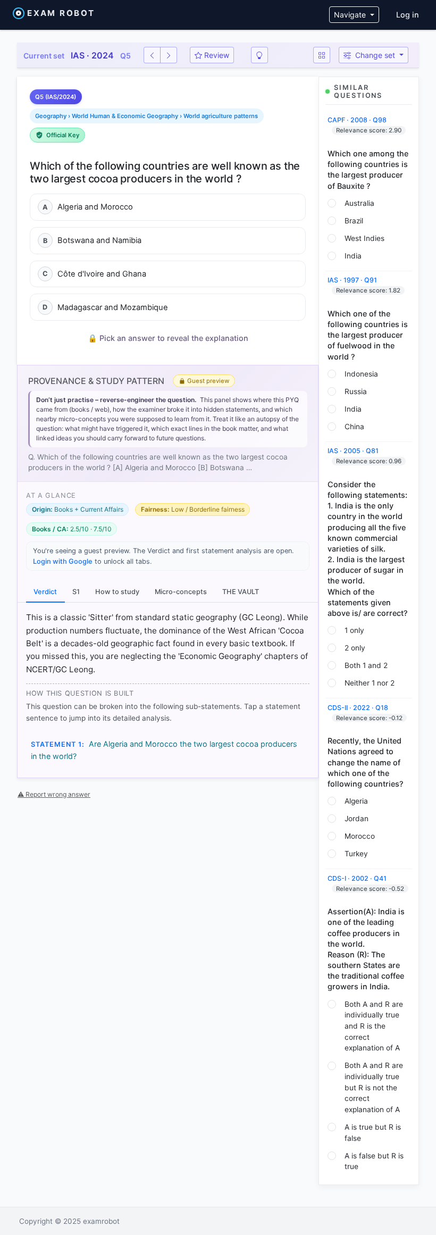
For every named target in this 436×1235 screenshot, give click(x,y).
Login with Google (63, 561)
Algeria (356, 801)
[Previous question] (152, 55)
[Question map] (321, 55)
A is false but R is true (374, 1161)
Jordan (356, 818)
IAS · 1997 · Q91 (352, 280)
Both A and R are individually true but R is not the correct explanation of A (374, 1087)
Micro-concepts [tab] (181, 592)
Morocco (360, 836)
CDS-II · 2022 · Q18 (358, 708)
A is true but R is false (373, 1132)
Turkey (356, 853)
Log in (407, 14)
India (353, 256)
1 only (354, 630)
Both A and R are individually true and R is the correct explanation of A (374, 1026)
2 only (355, 648)
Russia (356, 391)
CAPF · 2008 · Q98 (357, 120)
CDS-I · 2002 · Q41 (357, 878)
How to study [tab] (117, 592)
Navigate (351, 14)
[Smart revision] (259, 55)
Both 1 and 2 (366, 665)
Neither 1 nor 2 (370, 683)
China (354, 426)
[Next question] (168, 55)
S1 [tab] (76, 592)
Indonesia (361, 374)
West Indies (364, 238)
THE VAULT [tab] (240, 592)
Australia (359, 203)
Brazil (354, 220)
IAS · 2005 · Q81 (353, 451)
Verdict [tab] (45, 592)
